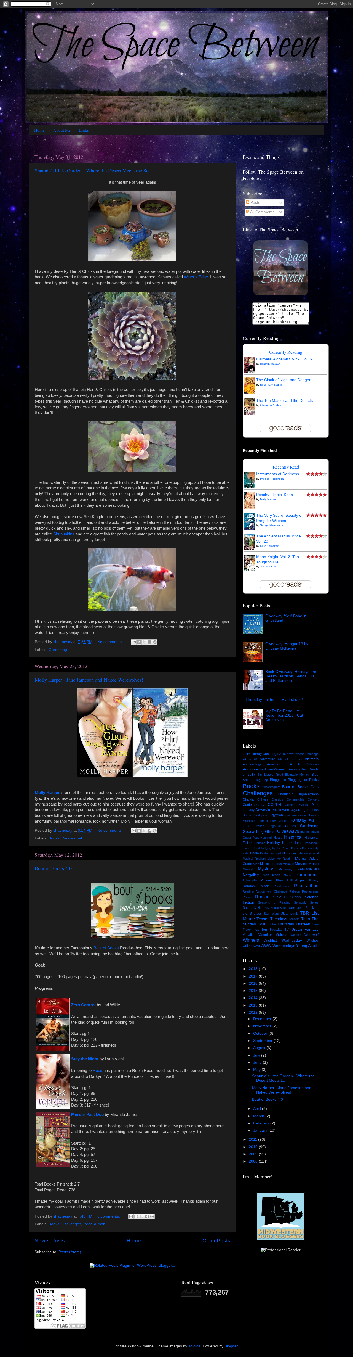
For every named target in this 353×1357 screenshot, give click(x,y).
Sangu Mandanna (271, 525)
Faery (261, 820)
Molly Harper (47, 792)
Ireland (255, 848)
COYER (274, 804)
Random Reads (256, 886)
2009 (254, 1154)
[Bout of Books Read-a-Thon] (132, 936)
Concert (313, 799)
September (263, 1041)
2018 (254, 969)
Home (39, 130)
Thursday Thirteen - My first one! (274, 700)
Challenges (71, 1224)
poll (303, 880)
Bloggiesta (278, 780)
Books (54, 838)
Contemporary (253, 805)
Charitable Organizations (298, 794)
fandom (283, 820)
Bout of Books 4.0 (53, 868)
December (262, 1019)
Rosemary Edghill (271, 384)
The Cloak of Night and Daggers (284, 380)
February (261, 1123)
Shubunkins (63, 534)
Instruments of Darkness (277, 474)
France (259, 826)
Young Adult (306, 946)
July (257, 1055)
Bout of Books (106, 948)
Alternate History (290, 759)
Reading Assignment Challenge (265, 891)
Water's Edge (196, 277)
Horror (287, 843)
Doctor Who (280, 810)
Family (271, 820)
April (257, 1109)
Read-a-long (282, 886)
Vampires (265, 935)
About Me (62, 130)
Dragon (303, 810)
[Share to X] (144, 642)
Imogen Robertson (272, 478)
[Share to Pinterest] (154, 642)
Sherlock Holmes (256, 908)
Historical (293, 837)
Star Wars (271, 913)
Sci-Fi (282, 897)
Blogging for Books (303, 780)
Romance (264, 896)
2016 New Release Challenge (299, 754)
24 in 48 (250, 759)
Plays (280, 880)
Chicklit (248, 799)
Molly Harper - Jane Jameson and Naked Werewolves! (89, 679)
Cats (315, 787)
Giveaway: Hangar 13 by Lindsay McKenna (286, 646)
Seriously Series (306, 902)
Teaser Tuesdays (271, 919)
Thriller (271, 924)
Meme (300, 858)
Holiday (273, 843)
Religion (294, 891)
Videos (281, 935)
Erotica (314, 815)
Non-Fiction (271, 875)
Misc (256, 863)
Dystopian (260, 815)
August (259, 1048)
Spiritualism (296, 907)
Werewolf (311, 935)
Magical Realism (254, 858)
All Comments (261, 212)
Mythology (285, 869)
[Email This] (134, 642)
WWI (256, 945)
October (260, 1033)
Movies (301, 864)
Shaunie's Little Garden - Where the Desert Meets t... (283, 1078)
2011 (253, 1139)
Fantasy (298, 820)
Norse (288, 875)
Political (292, 880)
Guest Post (251, 837)
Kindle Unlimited (270, 853)
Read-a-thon (94, 1224)
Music (313, 864)
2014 (254, 998)
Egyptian (276, 815)
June (258, 1062)
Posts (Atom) (69, 1252)
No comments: (110, 642)
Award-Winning (276, 769)
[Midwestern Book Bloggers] (280, 1239)
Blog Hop (261, 780)
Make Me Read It (280, 858)
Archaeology (252, 764)
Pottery (314, 880)
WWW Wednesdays (278, 946)
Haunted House (271, 837)
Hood (97, 1070)
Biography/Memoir (297, 774)
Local (315, 853)
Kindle (254, 853)
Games (290, 826)
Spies (283, 907)
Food (246, 826)
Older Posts (216, 1241)
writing (248, 946)
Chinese (262, 799)
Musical (248, 869)
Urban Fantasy (305, 929)
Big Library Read (270, 774)
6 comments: (109, 1216)
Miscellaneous (271, 864)
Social (275, 907)
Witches (313, 940)
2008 (254, 1161)
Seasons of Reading (274, 902)
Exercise (249, 820)
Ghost (270, 832)
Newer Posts (49, 1241)
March (259, 1116)
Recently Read (286, 467)
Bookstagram (271, 787)
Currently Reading (285, 352)
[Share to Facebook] (149, 642)
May (257, 1070)
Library (292, 853)
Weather (296, 934)
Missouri (288, 863)
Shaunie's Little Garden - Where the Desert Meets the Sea (93, 170)
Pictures (267, 880)
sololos (194, 1346)
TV (287, 929)
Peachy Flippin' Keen (274, 495)
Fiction (314, 821)
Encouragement (296, 815)
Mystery (265, 868)
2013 (254, 1005)
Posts (254, 202)
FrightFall (275, 826)
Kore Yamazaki (269, 545)
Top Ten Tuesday (268, 929)
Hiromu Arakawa (270, 363)
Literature (304, 853)
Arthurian (312, 764)
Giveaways (288, 831)
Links (84, 130)
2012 (254, 1012)
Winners (251, 940)
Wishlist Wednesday (283, 940)
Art (299, 764)
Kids (245, 853)
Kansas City (310, 848)
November (262, 1026)
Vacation (249, 935)
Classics (277, 799)
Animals (312, 759)
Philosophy (250, 880)
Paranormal (71, 838)
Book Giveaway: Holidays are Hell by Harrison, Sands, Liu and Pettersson (290, 676)
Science (296, 897)
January (260, 1130)
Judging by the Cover (275, 848)
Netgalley (251, 875)
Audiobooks (253, 769)
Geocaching (253, 832)
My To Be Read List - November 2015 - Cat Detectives (284, 715)
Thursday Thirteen (293, 924)
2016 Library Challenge (260, 754)
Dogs (293, 810)
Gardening (58, 650)
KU (284, 853)
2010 (254, 1147)
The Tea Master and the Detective (286, 400)
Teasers (294, 919)
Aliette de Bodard (271, 405)
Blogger (231, 1346)
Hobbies (259, 842)
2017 (254, 976)
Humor (298, 843)
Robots (247, 897)
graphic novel (309, 831)
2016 (254, 983)
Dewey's (262, 810)
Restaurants (310, 891)
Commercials (295, 799)
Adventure (267, 759)
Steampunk (289, 913)
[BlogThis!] (139, 642)
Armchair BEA (279, 764)
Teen (305, 919)
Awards (294, 769)
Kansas (296, 848)
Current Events (296, 804)
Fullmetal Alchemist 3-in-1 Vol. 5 (284, 359)
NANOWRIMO (308, 869)
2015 (254, 991)
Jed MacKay (268, 566)
